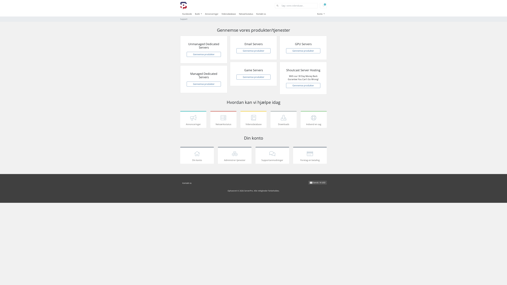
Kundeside (187, 14)
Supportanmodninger (272, 160)
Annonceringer (211, 14)
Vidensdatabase (229, 14)
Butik (197, 14)
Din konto (197, 160)
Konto (320, 14)
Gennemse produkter (204, 54)
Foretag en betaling (310, 160)
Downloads (283, 124)
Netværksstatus (246, 14)
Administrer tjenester (234, 160)
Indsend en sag (313, 124)
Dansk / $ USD (318, 182)
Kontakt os (261, 14)
